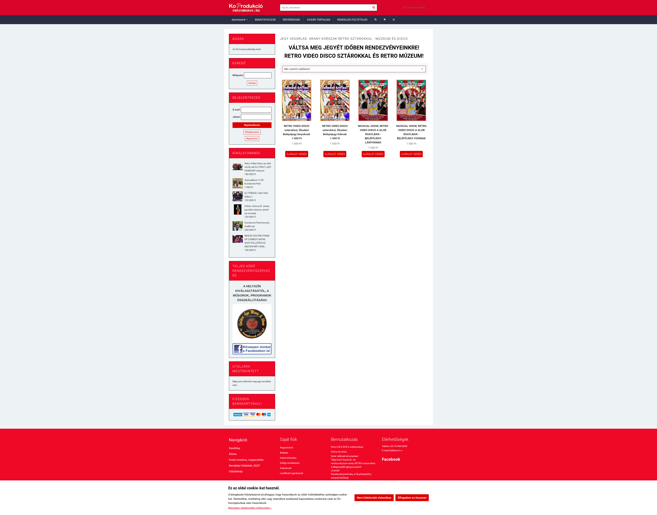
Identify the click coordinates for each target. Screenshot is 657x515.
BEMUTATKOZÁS (265, 19)
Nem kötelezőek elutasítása (374, 497)
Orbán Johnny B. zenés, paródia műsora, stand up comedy (257, 210)
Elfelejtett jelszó (252, 132)
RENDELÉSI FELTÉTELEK (352, 19)
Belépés (284, 452)
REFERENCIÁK (291, 19)
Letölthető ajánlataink (291, 473)
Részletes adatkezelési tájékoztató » (250, 508)
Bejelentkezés (252, 125)
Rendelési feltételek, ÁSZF (244, 465)
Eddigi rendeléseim (290, 463)
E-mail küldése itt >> (392, 450)
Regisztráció (252, 138)
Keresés (252, 83)
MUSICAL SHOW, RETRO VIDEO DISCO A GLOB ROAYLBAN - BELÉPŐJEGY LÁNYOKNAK (373, 134)
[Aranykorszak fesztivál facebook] (252, 348)
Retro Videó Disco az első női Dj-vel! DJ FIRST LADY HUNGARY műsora (257, 167)
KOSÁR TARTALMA (318, 19)
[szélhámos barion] (252, 414)
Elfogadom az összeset (412, 497)
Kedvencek (285, 468)
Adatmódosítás (288, 457)
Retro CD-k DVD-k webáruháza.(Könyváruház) (347, 449)
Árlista (233, 454)
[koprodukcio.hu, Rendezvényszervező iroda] (252, 323)
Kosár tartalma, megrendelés (246, 459)
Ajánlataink (240, 19)
